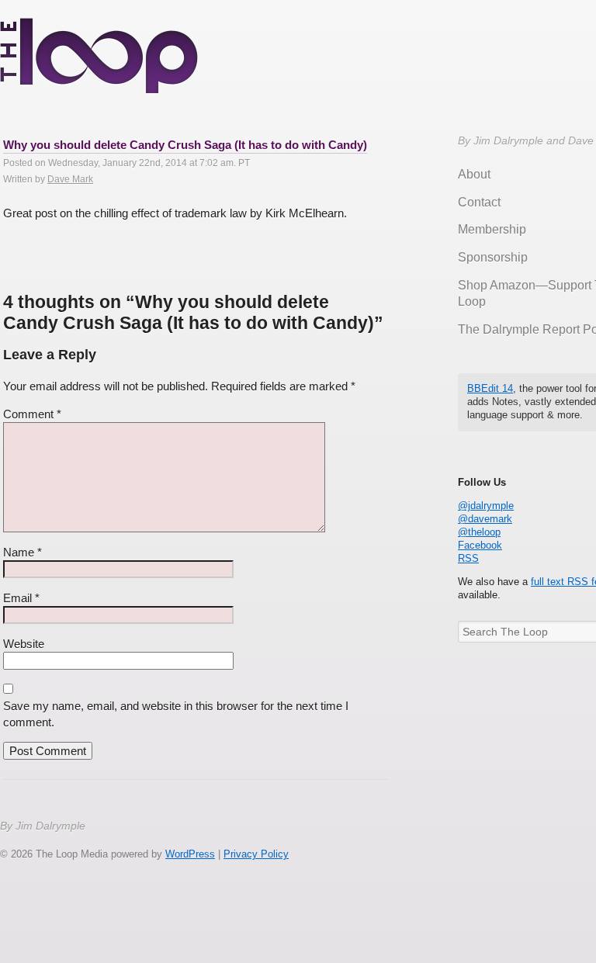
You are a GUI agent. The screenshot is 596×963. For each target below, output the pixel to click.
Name (22, 552)
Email (21, 597)
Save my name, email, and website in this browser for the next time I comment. (175, 714)
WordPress (190, 854)
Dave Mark (70, 179)
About (474, 174)
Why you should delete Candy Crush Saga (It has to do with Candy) (185, 144)
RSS (468, 558)
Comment (32, 414)
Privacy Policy (256, 854)
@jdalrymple (486, 505)
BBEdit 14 (490, 388)
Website (23, 643)
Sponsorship (493, 257)
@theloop (479, 532)
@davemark (485, 519)
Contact (479, 202)
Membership (492, 229)
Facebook (480, 545)
